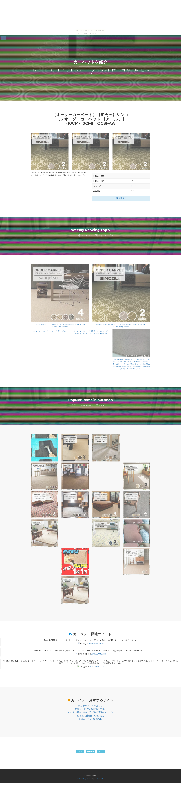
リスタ (133, 185)
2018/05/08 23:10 (96, 643)
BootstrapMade (99, 779)
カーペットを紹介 (91, 61)
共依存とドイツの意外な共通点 (90, 708)
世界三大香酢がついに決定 (90, 715)
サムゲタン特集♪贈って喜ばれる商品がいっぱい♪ (90, 712)
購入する (122, 198)
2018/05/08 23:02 (96, 666)
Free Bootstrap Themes (84, 779)
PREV (80, 752)
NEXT (100, 752)
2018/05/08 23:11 (98, 654)
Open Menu (3, 38)
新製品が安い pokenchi (90, 718)
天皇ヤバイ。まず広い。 (90, 705)
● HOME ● (90, 752)
